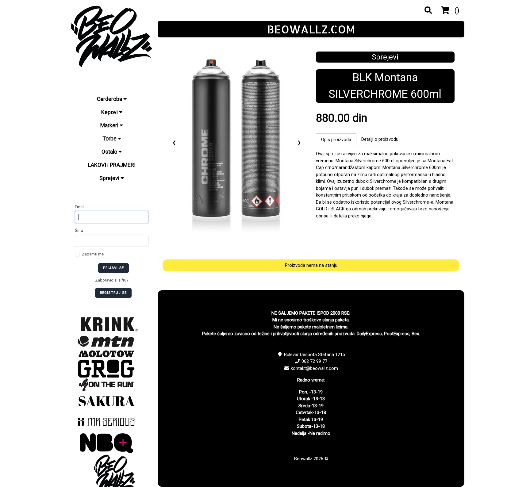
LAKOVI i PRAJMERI (112, 165)
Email (79, 207)
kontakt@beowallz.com (314, 368)
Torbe (110, 138)
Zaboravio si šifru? (112, 280)
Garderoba (110, 99)
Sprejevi (110, 178)
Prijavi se (113, 268)
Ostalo (110, 151)
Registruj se (113, 293)
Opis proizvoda (336, 139)
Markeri (110, 125)
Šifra (79, 230)
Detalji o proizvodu (379, 139)
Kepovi (110, 112)
